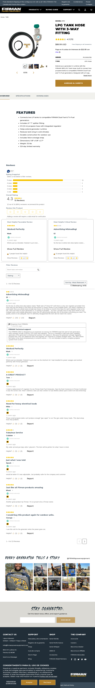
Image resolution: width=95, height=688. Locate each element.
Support (67, 10)
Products (34, 10)
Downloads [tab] (43, 96)
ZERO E (52, 651)
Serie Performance (56, 643)
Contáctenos (78, 2)
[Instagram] (75, 659)
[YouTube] (85, 659)
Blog (30, 659)
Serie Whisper (54, 647)
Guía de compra (34, 651)
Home (2, 17)
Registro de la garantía (66, 3)
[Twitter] (78, 659)
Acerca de (74, 639)
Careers (73, 643)
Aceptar (29, 682)
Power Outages (89, 3)
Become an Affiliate (78, 651)
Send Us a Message (10, 657)
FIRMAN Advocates (78, 655)
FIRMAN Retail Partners (58, 659)
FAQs (30, 647)
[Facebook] (72, 659)
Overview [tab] (5, 96)
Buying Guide (52, 10)
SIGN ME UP (66, 620)
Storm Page (32, 655)
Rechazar (47, 682)
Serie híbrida (54, 639)
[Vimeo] (82, 659)
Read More (87, 75)
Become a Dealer (77, 647)
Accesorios (53, 655)
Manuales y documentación (38, 639)
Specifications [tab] (23, 96)
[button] (79, 9)
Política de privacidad (48, 676)
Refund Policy (69, 685)
